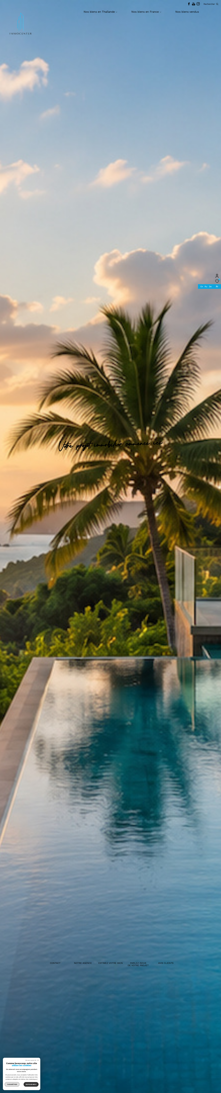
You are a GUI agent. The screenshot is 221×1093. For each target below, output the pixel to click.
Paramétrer (12, 1084)
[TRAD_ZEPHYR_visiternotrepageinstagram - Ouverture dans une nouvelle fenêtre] (198, 5)
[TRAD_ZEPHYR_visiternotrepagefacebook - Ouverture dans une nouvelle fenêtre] (189, 5)
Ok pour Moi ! (31, 1084)
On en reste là (30, 1060)
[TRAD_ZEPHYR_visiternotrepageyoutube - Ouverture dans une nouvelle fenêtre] (193, 5)
